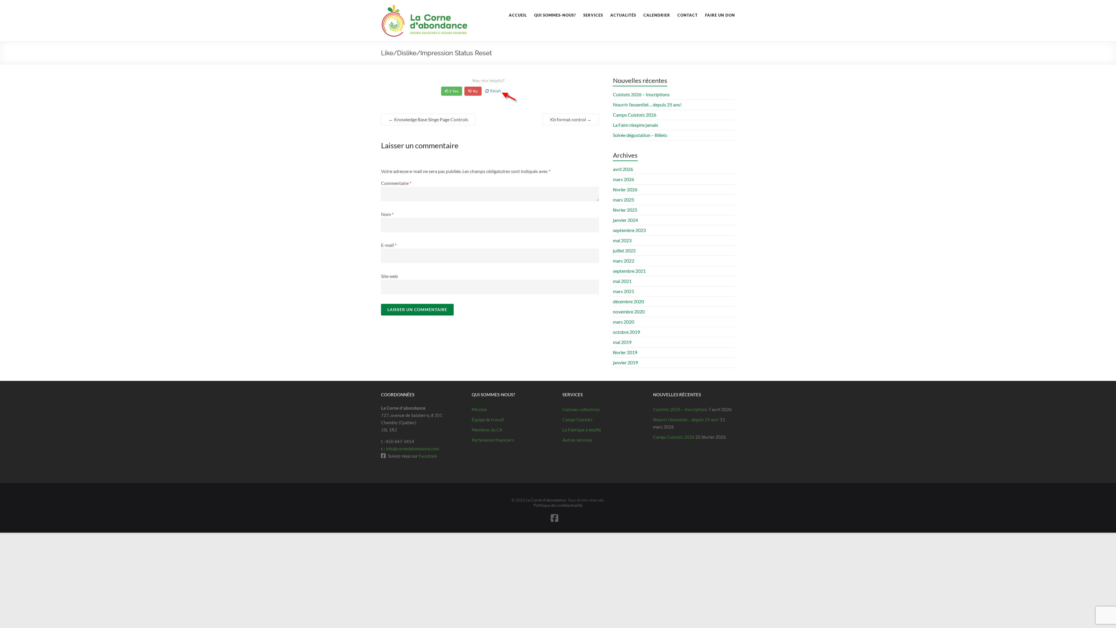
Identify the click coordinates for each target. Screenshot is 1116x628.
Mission (479, 409)
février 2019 (625, 352)
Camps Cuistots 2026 (634, 114)
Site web (389, 276)
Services (593, 15)
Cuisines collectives (581, 409)
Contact (687, 15)
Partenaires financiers (493, 440)
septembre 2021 (629, 271)
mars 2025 (623, 199)
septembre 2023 (629, 230)
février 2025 (625, 210)
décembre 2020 (628, 301)
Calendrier (656, 15)
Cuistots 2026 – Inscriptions (641, 94)
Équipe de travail (488, 419)
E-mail (388, 245)
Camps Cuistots (577, 419)
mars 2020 (623, 321)
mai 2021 (622, 281)
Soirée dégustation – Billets (640, 135)
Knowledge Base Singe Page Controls (428, 119)
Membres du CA (487, 429)
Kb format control (570, 119)
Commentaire (396, 183)
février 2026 (625, 189)
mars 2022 (623, 260)
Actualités (623, 15)
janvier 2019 (625, 362)
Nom (387, 214)
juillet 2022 (624, 250)
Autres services (577, 440)
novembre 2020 (629, 311)
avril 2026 (623, 169)
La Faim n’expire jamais (635, 125)
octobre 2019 (626, 332)
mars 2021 (623, 291)
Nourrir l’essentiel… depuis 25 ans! (647, 104)
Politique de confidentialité (558, 505)
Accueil (518, 15)
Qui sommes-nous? (555, 15)
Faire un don (720, 15)
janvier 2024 (625, 220)
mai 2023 (622, 240)
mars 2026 (623, 179)
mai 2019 (622, 342)
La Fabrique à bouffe (581, 429)
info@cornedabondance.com (412, 448)
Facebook (428, 455)
